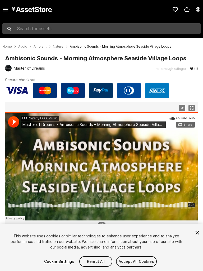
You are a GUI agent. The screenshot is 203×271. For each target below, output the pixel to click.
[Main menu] (5, 9)
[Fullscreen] (191, 108)
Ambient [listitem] (40, 46)
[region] (101, 166)
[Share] (182, 108)
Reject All (96, 261)
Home (7, 46)
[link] (175, 9)
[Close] (197, 232)
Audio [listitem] (22, 46)
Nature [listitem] (58, 46)
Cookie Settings (59, 261)
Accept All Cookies (136, 261)
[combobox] (101, 28)
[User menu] (198, 9)
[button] (187, 9)
